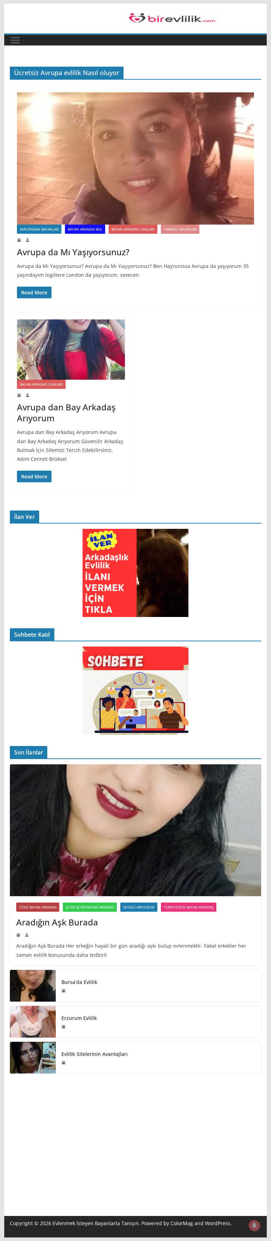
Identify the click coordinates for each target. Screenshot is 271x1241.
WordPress (217, 1223)
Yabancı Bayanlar (180, 229)
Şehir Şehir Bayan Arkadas (90, 907)
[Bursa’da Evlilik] (33, 986)
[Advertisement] (135, 1134)
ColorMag (181, 1223)
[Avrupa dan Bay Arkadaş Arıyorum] (71, 349)
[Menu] (15, 40)
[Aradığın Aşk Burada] (135, 830)
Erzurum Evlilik (79, 1018)
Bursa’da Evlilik (79, 982)
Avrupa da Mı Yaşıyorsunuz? (73, 252)
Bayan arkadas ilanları (133, 229)
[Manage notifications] (254, 1225)
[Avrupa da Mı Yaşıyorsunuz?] (135, 158)
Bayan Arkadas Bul (85, 229)
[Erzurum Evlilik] (33, 1022)
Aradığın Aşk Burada (57, 922)
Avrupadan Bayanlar (39, 229)
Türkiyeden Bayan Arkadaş (188, 907)
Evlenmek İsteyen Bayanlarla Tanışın (96, 1223)
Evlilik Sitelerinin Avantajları (94, 1054)
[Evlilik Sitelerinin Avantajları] (33, 1058)
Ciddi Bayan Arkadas (37, 907)
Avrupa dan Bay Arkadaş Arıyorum (66, 412)
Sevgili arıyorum (139, 907)
